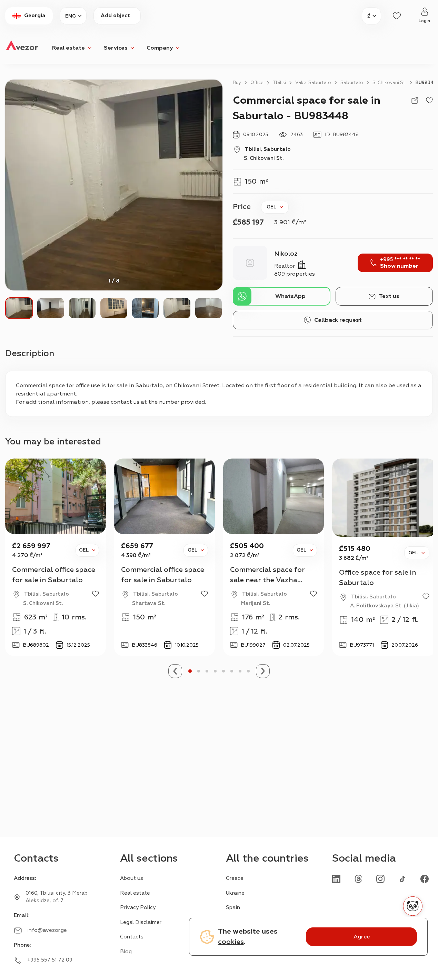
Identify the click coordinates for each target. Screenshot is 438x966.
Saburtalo (351, 82)
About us (131, 878)
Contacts (131, 937)
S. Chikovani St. (389, 82)
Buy (237, 82)
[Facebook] (424, 878)
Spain (233, 907)
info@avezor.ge (47, 930)
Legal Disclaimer (140, 922)
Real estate (68, 47)
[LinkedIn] (336, 878)
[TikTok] (402, 878)
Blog (126, 951)
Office (256, 82)
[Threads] (358, 878)
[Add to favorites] (429, 100)
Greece (234, 878)
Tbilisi (279, 82)
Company (160, 47)
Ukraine (235, 893)
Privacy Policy (138, 907)
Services (116, 47)
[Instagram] (380, 878)
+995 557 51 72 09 (49, 960)
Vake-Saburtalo (313, 82)
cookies (231, 941)
